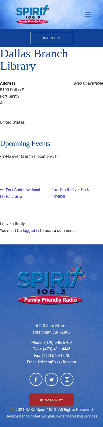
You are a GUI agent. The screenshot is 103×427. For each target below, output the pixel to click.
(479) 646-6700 (58, 342)
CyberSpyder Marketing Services (71, 416)
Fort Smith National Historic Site (20, 193)
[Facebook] (36, 379)
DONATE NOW (51, 400)
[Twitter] (52, 379)
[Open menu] (88, 14)
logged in (31, 230)
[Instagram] (67, 379)
